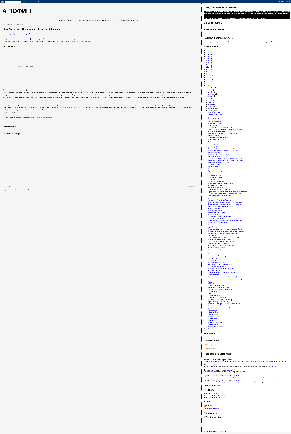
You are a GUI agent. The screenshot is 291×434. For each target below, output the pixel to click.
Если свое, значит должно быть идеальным (223, 272)
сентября (211, 94)
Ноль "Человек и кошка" (216, 140)
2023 (208, 56)
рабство (45, 117)
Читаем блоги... (213, 318)
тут (21, 90)
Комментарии (211, 348)
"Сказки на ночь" (213, 324)
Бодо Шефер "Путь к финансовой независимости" (225, 129)
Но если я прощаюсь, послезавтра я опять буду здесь (226, 231)
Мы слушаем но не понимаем (218, 223)
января (210, 111)
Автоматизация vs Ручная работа (219, 196)
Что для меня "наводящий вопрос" (220, 200)
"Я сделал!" (212, 179)
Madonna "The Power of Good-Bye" (219, 154)
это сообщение (260, 18)
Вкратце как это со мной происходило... (221, 289)
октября (211, 92)
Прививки (211, 306)
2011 (208, 81)
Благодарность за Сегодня (217, 297)
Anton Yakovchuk (217, 375)
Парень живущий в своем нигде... (219, 302)
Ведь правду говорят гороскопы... (219, 189)
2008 (208, 329)
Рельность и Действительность (218, 212)
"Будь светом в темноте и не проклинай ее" (223, 245)
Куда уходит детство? (215, 144)
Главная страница (99, 186)
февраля (211, 108)
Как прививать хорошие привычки (219, 216)
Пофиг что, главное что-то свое (218, 162)
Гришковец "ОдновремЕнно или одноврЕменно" (224, 304)
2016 (208, 71)
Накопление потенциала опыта (218, 287)
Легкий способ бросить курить (218, 256)
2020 (208, 63)
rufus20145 (214, 365)
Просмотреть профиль (212, 409)
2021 (208, 61)
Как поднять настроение (216, 219)
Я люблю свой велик (215, 210)
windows (230, 360)
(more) (283, 361)
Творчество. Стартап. (215, 270)
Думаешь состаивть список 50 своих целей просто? (225, 281)
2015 (208, 73)
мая (209, 102)
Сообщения (211, 345)
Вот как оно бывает (214, 175)
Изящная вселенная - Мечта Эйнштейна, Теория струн (226, 277)
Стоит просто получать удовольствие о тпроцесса (225, 237)
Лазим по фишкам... (214, 295)
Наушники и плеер (214, 167)
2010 (208, 84)
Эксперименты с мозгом (216, 181)
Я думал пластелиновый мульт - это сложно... (224, 150)
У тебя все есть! (213, 260)
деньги (33, 117)
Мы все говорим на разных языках (219, 239)
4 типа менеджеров (214, 146)
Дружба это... (212, 117)
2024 (208, 54)
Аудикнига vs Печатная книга (218, 137)
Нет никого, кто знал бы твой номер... (220, 300)
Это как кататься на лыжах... (218, 262)
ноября (210, 90)
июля (210, 98)
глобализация (26, 117)
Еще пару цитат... (214, 314)
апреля (210, 104)
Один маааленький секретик (217, 131)
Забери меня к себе (214, 173)
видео (16, 117)
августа (211, 96)
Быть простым (212, 320)
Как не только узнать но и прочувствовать (222, 241)
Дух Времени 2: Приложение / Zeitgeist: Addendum (32, 29)
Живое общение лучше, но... (217, 187)
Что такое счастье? (214, 258)
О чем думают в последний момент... (220, 264)
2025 (208, 52)
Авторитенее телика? (215, 123)
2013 (208, 77)
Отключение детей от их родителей (220, 142)
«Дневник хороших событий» (217, 156)
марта (210, 106)
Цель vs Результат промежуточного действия (223, 148)
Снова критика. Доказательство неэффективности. (225, 221)
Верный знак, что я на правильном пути (221, 227)
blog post (230, 370)
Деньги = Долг (212, 293)
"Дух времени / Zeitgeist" (21, 34)
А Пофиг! (213, 360)
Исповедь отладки (214, 135)
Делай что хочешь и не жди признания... (222, 198)
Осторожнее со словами (216, 326)
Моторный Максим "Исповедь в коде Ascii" (222, 133)
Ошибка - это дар (214, 208)
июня (210, 100)
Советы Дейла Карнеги (215, 119)
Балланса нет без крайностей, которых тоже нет (224, 194)
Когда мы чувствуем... (215, 177)
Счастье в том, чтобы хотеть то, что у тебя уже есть (226, 158)
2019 (208, 65)
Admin (213, 370)
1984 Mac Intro (212, 283)
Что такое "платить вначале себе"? (220, 127)
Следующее (7, 186)
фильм (50, 117)
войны (20, 117)
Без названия (212, 291)
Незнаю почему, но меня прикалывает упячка (223, 233)
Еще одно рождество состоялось (219, 243)
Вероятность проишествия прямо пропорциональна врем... (228, 192)
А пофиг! (16, 11)
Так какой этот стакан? (215, 252)
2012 (208, 79)
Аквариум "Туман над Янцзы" (218, 164)
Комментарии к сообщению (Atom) (26, 190)
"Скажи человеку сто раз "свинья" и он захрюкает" (225, 204)
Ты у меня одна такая (215, 185)
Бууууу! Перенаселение (216, 285)
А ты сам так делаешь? (216, 266)
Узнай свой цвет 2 (214, 125)
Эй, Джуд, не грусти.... (215, 316)
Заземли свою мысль (215, 115)
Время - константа (214, 275)
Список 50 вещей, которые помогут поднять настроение (227, 279)
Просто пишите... (213, 254)
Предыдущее (190, 186)
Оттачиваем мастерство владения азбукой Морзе (225, 229)
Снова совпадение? (214, 152)
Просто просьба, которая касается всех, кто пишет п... (226, 202)
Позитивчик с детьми (215, 225)
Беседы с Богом (213, 235)
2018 (208, 67)
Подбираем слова (214, 113)
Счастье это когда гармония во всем (220, 206)
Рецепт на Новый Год (215, 322)
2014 (208, 75)
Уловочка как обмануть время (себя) (220, 183)
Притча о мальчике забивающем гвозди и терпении (225, 160)
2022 (208, 59)
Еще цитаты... (212, 310)
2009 (208, 86)
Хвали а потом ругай (215, 121)
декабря (211, 88)
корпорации (39, 117)
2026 (208, 50)
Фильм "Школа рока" (215, 214)
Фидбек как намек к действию (218, 171)
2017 (208, 69)
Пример (280, 42)
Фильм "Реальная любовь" (217, 248)
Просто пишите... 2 (214, 250)
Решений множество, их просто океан (220, 268)
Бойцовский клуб (213, 312)
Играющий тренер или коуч (217, 169)
